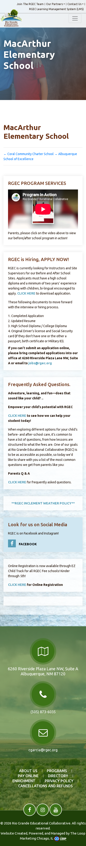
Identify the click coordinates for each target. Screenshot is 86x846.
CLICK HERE (26, 293)
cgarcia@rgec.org (43, 750)
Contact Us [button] (74, 4)
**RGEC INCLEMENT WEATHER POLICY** (43, 503)
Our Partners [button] (54, 4)
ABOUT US (28, 770)
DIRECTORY (58, 775)
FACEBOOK (27, 544)
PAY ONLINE (28, 775)
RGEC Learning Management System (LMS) (56, 9)
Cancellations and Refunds (45, 786)
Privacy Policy (59, 780)
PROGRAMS (57, 770)
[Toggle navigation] (75, 18)
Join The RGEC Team (30, 4)
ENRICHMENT (23, 780)
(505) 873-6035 (43, 712)
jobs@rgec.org (40, 363)
